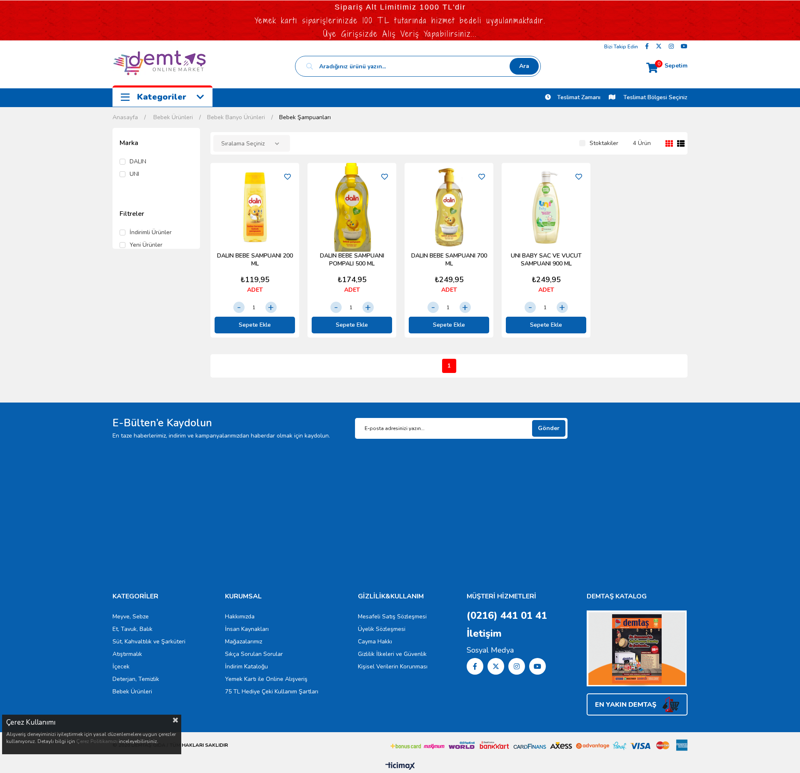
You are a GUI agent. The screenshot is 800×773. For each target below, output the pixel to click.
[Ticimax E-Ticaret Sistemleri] (400, 766)
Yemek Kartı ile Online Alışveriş (266, 679)
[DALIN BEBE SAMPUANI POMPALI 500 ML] (352, 207)
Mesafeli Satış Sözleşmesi (392, 616)
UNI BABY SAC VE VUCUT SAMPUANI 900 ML (546, 260)
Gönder (549, 428)
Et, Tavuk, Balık (132, 629)
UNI (134, 174)
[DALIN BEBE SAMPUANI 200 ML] (254, 207)
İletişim (484, 633)
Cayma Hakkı (375, 641)
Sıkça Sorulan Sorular (254, 654)
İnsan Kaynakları (247, 629)
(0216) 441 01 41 (507, 615)
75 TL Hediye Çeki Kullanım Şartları (271, 691)
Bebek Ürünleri (132, 691)
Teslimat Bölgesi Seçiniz (655, 97)
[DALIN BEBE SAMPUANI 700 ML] (449, 207)
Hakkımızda (240, 616)
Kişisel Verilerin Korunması (393, 666)
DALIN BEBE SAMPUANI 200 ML (255, 260)
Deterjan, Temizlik (135, 679)
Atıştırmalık (127, 654)
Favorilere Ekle (287, 176)
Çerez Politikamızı (97, 741)
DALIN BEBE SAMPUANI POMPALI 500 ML (352, 260)
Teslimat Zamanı (578, 97)
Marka (129, 143)
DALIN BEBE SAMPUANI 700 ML (449, 260)
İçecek (121, 666)
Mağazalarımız (243, 641)
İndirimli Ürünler (151, 232)
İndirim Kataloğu (246, 666)
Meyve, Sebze (130, 616)
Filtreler (132, 213)
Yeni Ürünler (146, 245)
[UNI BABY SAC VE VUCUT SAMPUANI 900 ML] (546, 207)
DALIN (138, 162)
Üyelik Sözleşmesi (381, 629)
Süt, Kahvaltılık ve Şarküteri (148, 641)
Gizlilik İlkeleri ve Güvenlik (392, 654)
